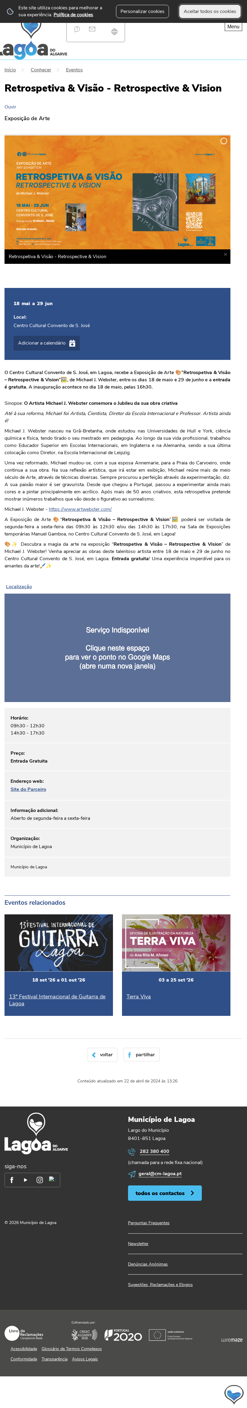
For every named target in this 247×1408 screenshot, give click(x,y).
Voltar (106, 1054)
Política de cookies (73, 14)
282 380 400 (154, 1151)
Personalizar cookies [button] (142, 11)
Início (10, 70)
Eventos (74, 70)
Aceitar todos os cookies (210, 11)
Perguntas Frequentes (77, 29)
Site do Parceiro (28, 789)
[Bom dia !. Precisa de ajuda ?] (178, 1395)
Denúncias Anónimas (148, 1264)
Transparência (54, 1359)
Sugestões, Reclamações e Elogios (160, 1285)
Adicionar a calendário (42, 343)
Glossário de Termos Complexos (72, 1349)
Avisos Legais (85, 1359)
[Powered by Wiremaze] (231, 1340)
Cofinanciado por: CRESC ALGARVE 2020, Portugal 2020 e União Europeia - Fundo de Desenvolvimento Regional (132, 1331)
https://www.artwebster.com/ (80, 509)
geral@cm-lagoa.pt (160, 1173)
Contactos (92, 29)
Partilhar (145, 1054)
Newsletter (138, 1244)
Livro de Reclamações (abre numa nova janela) (24, 1333)
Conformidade (24, 1359)
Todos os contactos (160, 1193)
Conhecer (41, 70)
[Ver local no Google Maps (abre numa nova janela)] (117, 642)
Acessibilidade (24, 1349)
